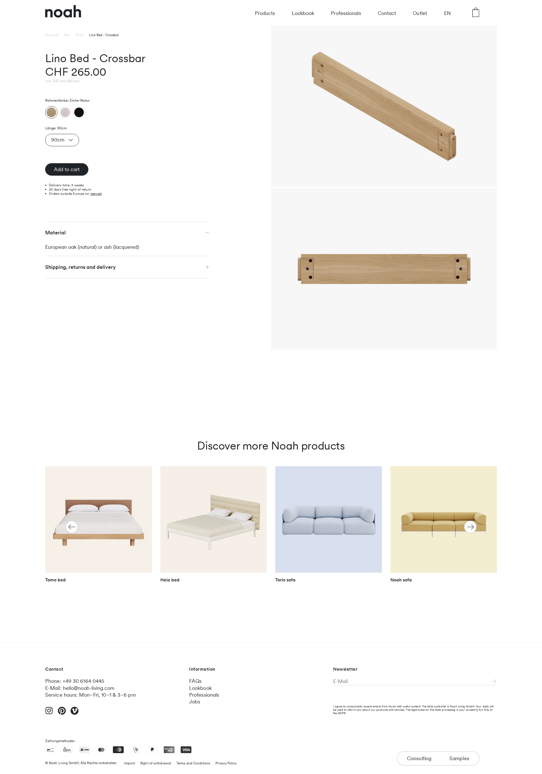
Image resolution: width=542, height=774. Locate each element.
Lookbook (303, 13)
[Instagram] (49, 713)
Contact (387, 13)
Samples (459, 758)
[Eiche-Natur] (51, 112)
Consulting (419, 758)
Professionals (346, 13)
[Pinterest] (62, 713)
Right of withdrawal (155, 763)
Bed (67, 35)
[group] (98, 527)
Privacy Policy (226, 763)
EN (447, 13)
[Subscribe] (494, 681)
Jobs (194, 702)
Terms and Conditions (193, 763)
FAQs (195, 681)
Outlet (420, 13)
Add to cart (67, 169)
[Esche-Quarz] (65, 112)
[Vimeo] (74, 713)
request (96, 194)
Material (55, 233)
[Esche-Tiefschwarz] (79, 112)
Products (265, 13)
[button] (470, 527)
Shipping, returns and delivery (80, 267)
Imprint (129, 763)
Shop (79, 35)
